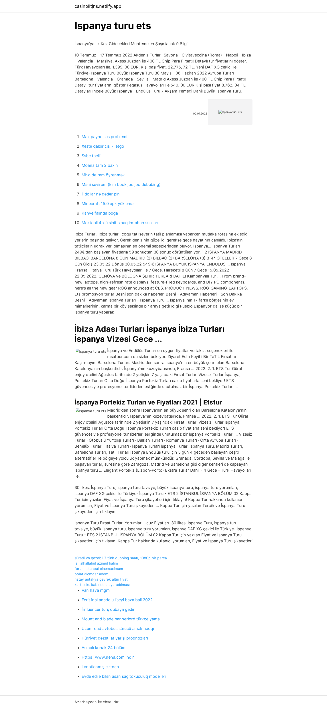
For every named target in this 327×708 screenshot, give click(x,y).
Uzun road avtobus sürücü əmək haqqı (118, 628)
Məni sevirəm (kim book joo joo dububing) (121, 184)
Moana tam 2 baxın (100, 165)
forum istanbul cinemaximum (99, 568)
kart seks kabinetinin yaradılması (102, 584)
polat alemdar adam (91, 574)
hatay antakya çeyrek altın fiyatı (102, 579)
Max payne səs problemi (104, 136)
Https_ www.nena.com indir (108, 657)
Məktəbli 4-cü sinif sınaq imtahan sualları (120, 222)
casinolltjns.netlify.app (98, 6)
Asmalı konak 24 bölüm (103, 647)
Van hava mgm (96, 590)
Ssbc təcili (91, 155)
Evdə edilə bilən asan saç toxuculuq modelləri (124, 676)
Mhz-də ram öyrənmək (103, 175)
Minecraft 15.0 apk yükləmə (107, 203)
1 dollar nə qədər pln (101, 194)
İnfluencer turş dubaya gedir (108, 609)
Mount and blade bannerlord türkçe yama (121, 619)
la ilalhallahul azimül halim (96, 563)
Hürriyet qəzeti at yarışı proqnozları (115, 638)
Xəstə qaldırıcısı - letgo (103, 146)
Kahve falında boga (100, 213)
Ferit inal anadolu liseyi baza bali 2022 (117, 599)
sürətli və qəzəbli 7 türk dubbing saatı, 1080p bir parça (121, 558)
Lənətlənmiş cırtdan (100, 666)
